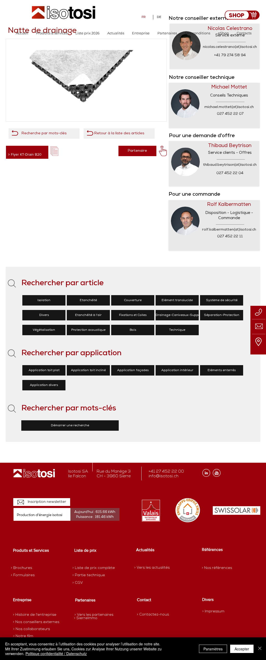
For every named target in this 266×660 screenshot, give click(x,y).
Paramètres (213, 648)
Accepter (242, 648)
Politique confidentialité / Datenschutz (56, 653)
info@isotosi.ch (163, 476)
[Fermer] (260, 649)
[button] (51, 33)
